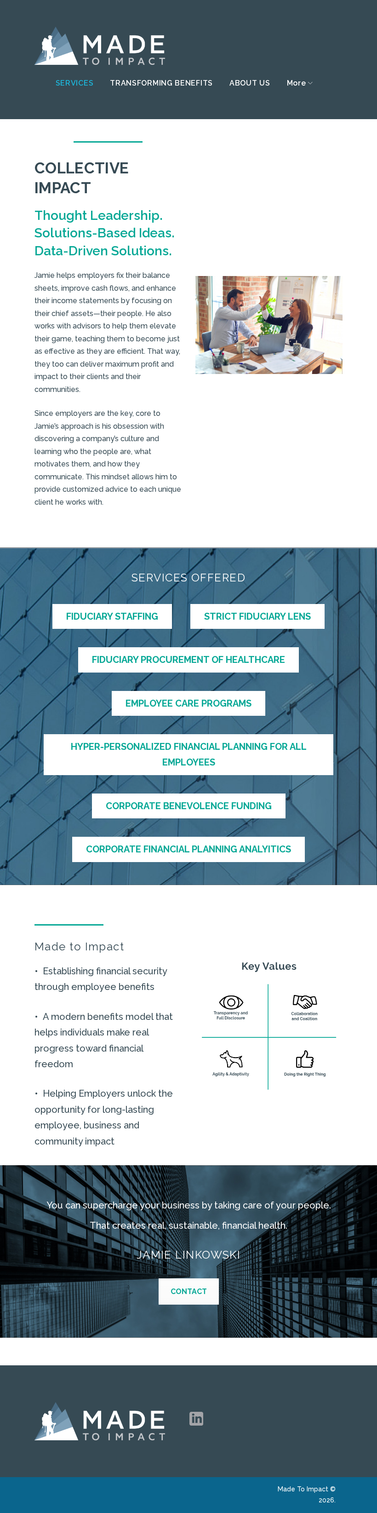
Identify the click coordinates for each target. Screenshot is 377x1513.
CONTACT (189, 1291)
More (296, 83)
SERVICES (75, 83)
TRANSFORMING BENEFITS (161, 83)
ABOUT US (249, 83)
